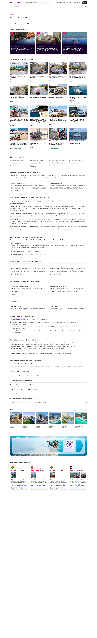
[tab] (11, 23)
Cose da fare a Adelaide (26, 425)
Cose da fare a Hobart (13, 425)
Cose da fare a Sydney (39, 425)
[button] (14, 6)
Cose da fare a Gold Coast (52, 425)
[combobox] (38, 2)
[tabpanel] (48, 249)
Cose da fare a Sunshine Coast (79, 425)
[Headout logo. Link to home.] (15, 2)
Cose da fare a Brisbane (65, 425)
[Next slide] (86, 23)
